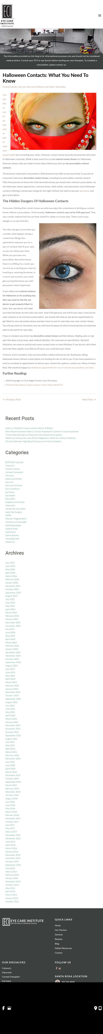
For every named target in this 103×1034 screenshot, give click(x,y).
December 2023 (12, 652)
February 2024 (12, 646)
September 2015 (13, 865)
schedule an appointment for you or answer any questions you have (62, 368)
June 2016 (10, 842)
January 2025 (11, 619)
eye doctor (85, 191)
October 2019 (12, 779)
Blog (57, 944)
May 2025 (10, 606)
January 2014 (11, 898)
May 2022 (10, 712)
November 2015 (13, 858)
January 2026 (11, 583)
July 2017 (9, 825)
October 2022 (12, 696)
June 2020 (10, 765)
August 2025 (11, 596)
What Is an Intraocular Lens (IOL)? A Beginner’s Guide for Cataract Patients (40, 438)
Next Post (89, 399)
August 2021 (11, 739)
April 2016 (10, 845)
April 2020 (10, 769)
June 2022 (10, 709)
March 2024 (11, 643)
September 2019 (13, 782)
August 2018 (11, 799)
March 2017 (11, 832)
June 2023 (10, 672)
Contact (58, 953)
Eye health (50, 87)
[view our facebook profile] (56, 968)
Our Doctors (61, 930)
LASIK (8, 515)
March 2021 (11, 752)
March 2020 (11, 772)
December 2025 (12, 586)
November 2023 (13, 656)
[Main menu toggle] (99, 15)
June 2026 (10, 566)
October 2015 (12, 862)
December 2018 (12, 792)
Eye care (22, 87)
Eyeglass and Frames (15, 502)
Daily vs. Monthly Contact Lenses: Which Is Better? (29, 428)
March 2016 (11, 848)
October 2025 (12, 589)
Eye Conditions (12, 489)
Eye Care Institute (35, 87)
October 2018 (12, 795)
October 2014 (12, 885)
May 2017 (10, 828)
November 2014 (13, 882)
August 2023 (11, 666)
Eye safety (60, 87)
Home (57, 925)
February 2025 (12, 616)
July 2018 (9, 802)
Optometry (10, 532)
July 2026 (9, 563)
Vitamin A (10, 542)
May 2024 (10, 636)
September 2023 (13, 662)
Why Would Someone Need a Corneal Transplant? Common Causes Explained (41, 431)
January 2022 (11, 722)
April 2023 (10, 679)
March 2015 (11, 872)
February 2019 (12, 789)
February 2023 (12, 686)
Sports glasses (12, 535)
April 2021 (10, 749)
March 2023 (11, 682)
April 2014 (10, 891)
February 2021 (12, 755)
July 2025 (9, 599)
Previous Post (12, 399)
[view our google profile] (59, 968)
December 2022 (12, 692)
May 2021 (10, 745)
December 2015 (12, 855)
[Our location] (100, 1008)
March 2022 (11, 719)
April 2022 (10, 716)
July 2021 (9, 742)
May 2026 (10, 569)
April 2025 (10, 609)
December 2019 (12, 775)
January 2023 (11, 689)
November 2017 (13, 818)
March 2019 (11, 785)
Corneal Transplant (14, 472)
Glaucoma (10, 505)
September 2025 (13, 593)
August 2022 (11, 702)
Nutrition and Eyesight (16, 522)
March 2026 (11, 576)
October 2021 (12, 732)
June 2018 (10, 805)
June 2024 (10, 632)
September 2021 (13, 735)
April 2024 (10, 639)
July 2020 (9, 762)
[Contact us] (95, 1008)
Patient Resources (63, 948)
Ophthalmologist (13, 525)
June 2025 (10, 603)
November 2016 (13, 838)
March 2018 (11, 812)
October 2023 (12, 659)
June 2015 (10, 868)
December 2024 (12, 623)
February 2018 (12, 815)
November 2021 (13, 729)
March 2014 (11, 895)
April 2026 (10, 573)
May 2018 (10, 808)
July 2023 (9, 669)
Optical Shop (11, 529)
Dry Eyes (9, 476)
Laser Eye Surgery (13, 512)
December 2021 (12, 725)
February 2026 (12, 579)
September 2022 (13, 699)
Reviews (58, 939)
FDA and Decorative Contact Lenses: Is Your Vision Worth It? (34, 385)
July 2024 (9, 629)
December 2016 (12, 835)
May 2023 (10, 676)
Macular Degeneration (15, 519)
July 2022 (9, 706)
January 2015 (11, 878)
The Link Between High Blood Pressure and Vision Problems (33, 441)
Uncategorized (12, 539)
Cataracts (9, 466)
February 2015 (12, 875)
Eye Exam (9, 492)
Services (59, 935)
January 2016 (11, 852)
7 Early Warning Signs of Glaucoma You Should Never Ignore (33, 435)
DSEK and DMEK (13, 479)
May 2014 (10, 888)
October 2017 (12, 822)
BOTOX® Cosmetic (14, 462)
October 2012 (12, 901)
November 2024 (13, 626)
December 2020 (12, 759)
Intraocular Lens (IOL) (15, 509)
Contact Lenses (10, 87)
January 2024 (11, 649)
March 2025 (11, 613)
